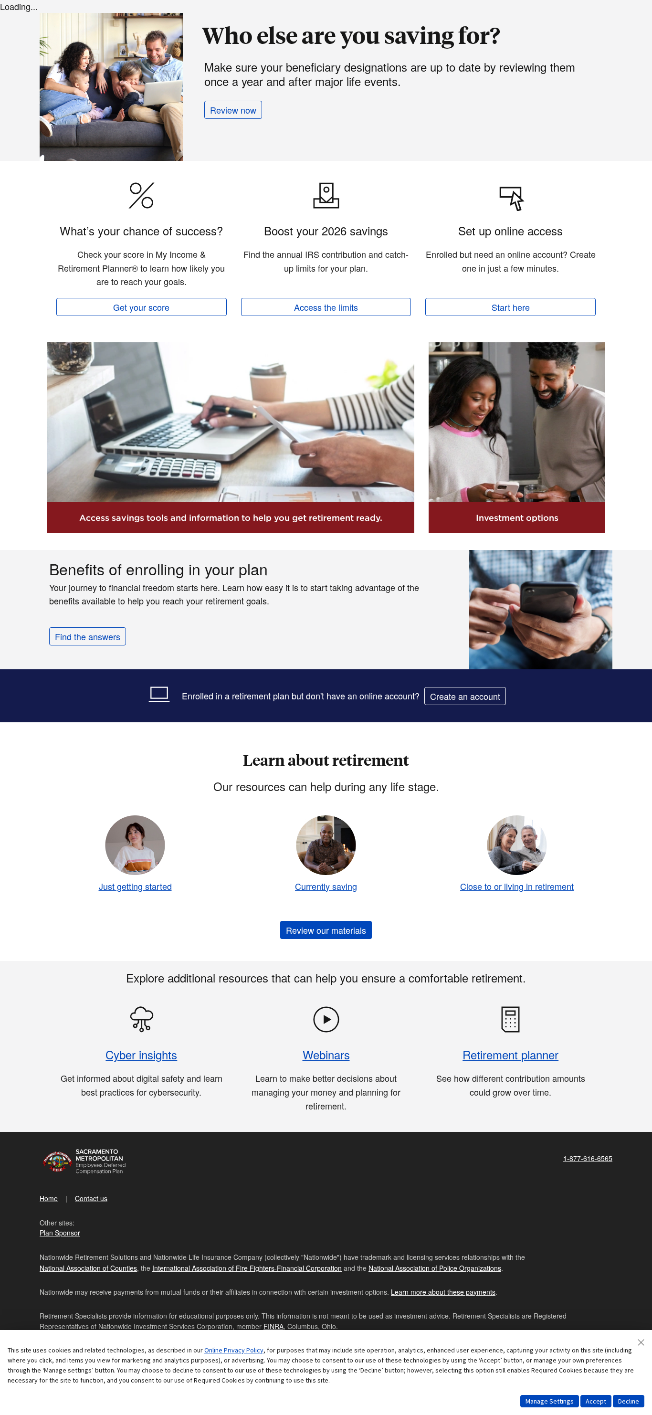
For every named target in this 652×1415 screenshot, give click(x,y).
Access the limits (326, 307)
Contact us (91, 1198)
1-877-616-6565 (587, 1158)
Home (49, 1198)
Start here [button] (511, 307)
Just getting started (135, 886)
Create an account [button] (465, 696)
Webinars (326, 1054)
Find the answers (87, 636)
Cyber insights (141, 1054)
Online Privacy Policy (233, 1350)
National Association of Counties (88, 1268)
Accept (596, 1401)
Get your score (141, 307)
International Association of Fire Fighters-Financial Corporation (247, 1268)
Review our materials (326, 930)
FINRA (273, 1326)
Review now (233, 110)
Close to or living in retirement (517, 886)
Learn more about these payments (443, 1292)
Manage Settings (550, 1401)
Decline (628, 1401)
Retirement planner (510, 1054)
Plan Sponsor (60, 1232)
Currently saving (326, 886)
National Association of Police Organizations (434, 1268)
